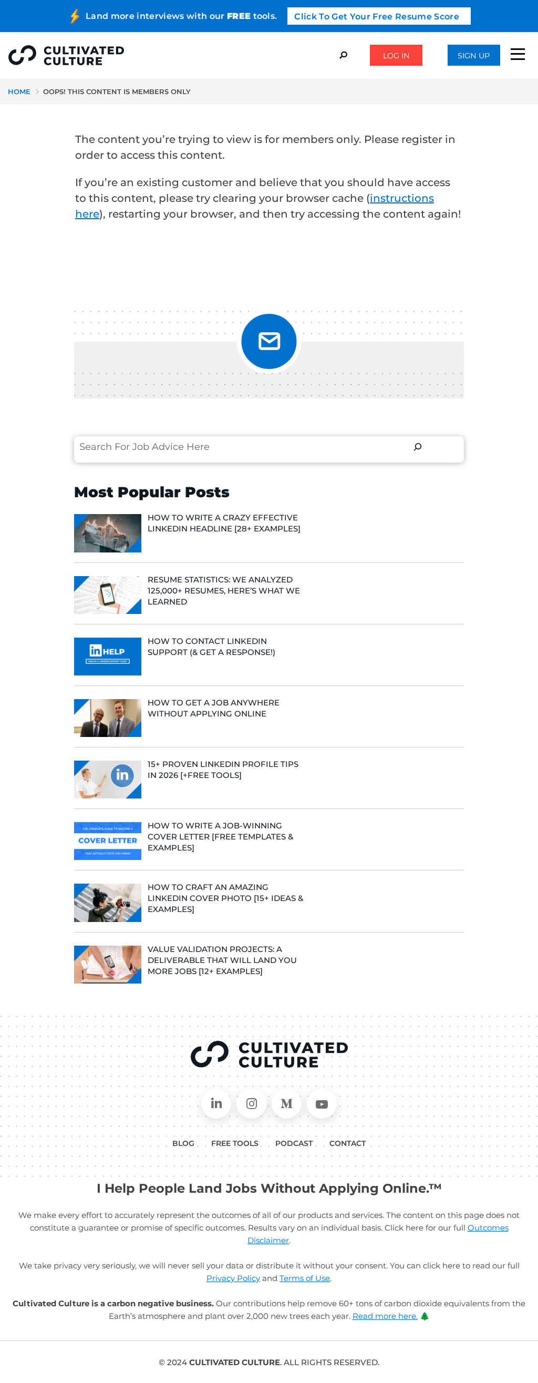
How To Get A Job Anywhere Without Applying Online (214, 708)
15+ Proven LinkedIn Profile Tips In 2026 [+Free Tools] (223, 769)
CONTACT (347, 1143)
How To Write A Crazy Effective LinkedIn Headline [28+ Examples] (224, 523)
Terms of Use (305, 1278)
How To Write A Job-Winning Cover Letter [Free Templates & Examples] (220, 837)
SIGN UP (474, 55)
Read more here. (385, 1316)
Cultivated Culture (269, 1054)
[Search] (417, 446)
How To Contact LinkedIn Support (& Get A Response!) (211, 646)
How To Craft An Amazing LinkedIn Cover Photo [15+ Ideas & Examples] (225, 898)
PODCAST (294, 1143)
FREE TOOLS (234, 1143)
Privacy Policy (233, 1278)
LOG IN (396, 55)
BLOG (183, 1143)
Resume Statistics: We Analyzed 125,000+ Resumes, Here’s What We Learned (224, 591)
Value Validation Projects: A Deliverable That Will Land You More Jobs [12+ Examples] (222, 960)
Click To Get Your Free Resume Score (376, 17)
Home (19, 91)
